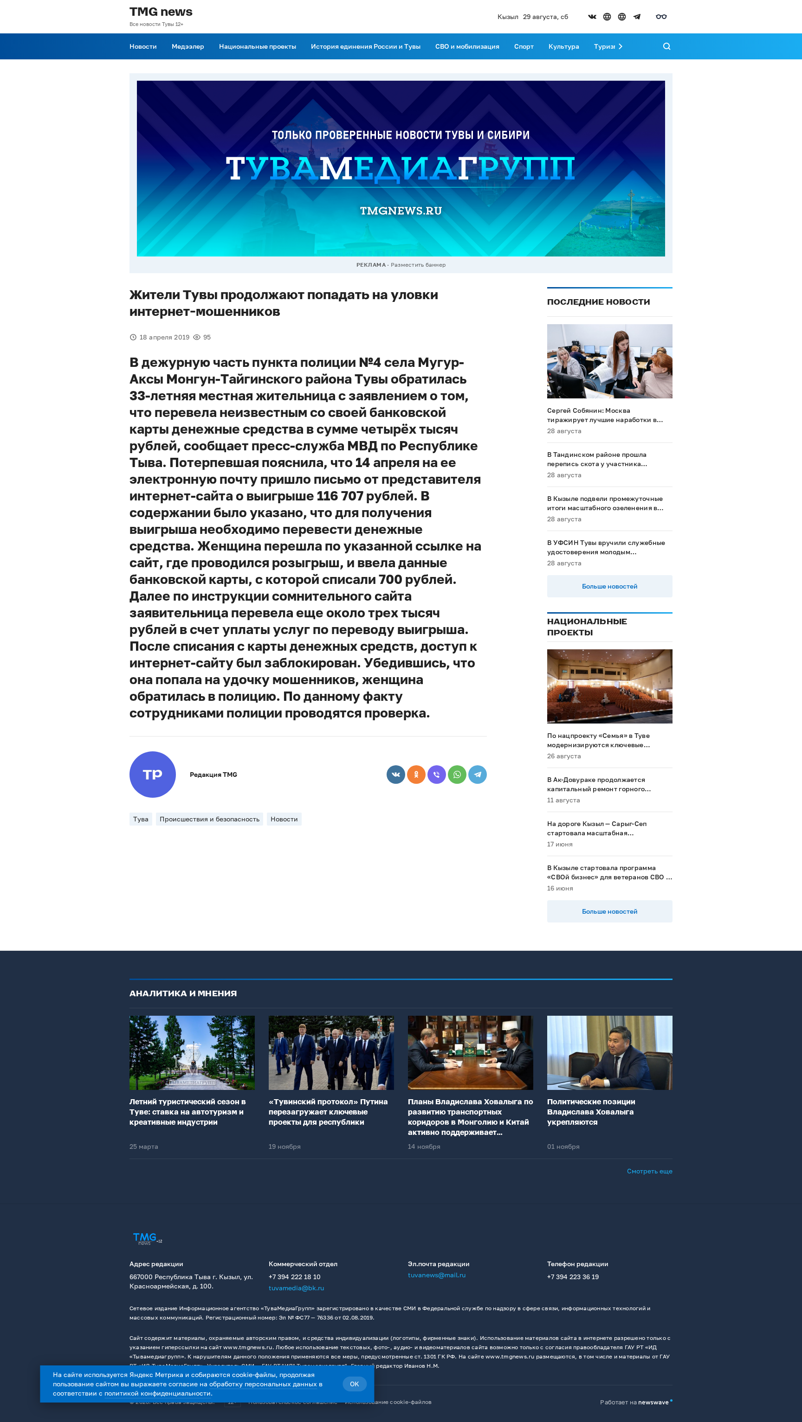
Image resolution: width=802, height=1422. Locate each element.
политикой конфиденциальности (157, 1393)
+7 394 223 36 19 (573, 1277)
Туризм (606, 46)
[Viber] (436, 774)
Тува (141, 819)
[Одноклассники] (416, 774)
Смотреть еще (650, 1171)
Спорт (524, 46)
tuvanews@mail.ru (437, 1275)
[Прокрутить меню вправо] (620, 46)
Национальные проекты (257, 46)
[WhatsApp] (457, 774)
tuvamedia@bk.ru (296, 1288)
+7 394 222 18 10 (295, 1277)
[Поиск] (667, 46)
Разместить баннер (418, 264)
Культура (564, 46)
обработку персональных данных (263, 1384)
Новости (143, 46)
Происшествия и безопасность (209, 819)
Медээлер (188, 46)
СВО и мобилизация (467, 46)
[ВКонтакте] (396, 774)
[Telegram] (477, 774)
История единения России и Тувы (365, 46)
